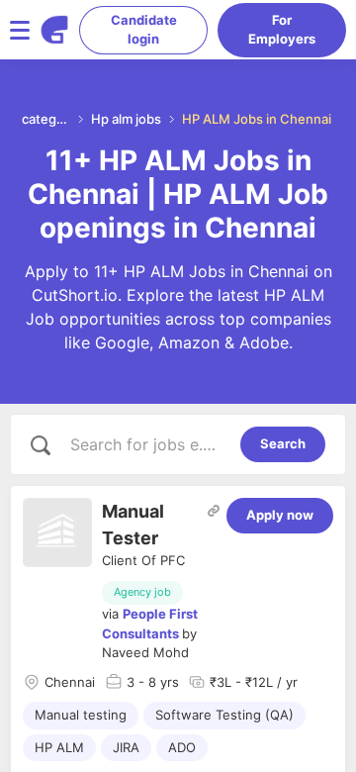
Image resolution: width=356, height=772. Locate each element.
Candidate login (144, 30)
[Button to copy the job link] (214, 511)
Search (283, 443)
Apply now (279, 515)
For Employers (281, 30)
